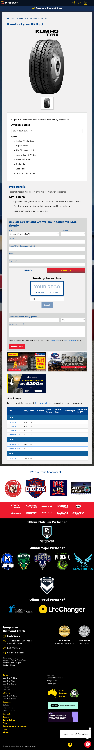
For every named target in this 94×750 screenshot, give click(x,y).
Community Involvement (15, 726)
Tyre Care (6, 687)
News (5, 729)
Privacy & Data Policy (16, 746)
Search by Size (9, 681)
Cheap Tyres (51, 684)
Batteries (6, 705)
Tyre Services (8, 708)
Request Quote (17, 346)
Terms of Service (70, 340)
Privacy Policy (55, 340)
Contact (6, 717)
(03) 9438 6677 (14, 648)
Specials (7, 714)
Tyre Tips (6, 690)
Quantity (64, 230)
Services (7, 702)
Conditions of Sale (30, 746)
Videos (6, 732)
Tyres (5, 675)
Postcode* (13, 261)
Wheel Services (9, 711)
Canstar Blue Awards (55, 678)
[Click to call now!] (74, 3)
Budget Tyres (52, 681)
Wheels (6, 693)
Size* (11, 230)
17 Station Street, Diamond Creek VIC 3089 (19, 642)
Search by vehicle (43, 403)
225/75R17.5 (14, 434)
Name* (12, 238)
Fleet (5, 723)
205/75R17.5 (14, 422)
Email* (11, 253)
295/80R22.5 (14, 458)
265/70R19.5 (14, 448)
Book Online (9, 720)
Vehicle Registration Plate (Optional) (23, 316)
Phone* (22, 246)
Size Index (51, 675)
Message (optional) (16, 324)
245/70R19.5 (14, 444)
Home (11, 18)
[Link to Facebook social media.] (70, 745)
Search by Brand (9, 684)
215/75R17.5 (14, 426)
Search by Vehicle (10, 678)
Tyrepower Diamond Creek (49, 8)
